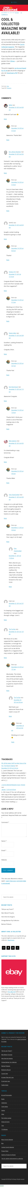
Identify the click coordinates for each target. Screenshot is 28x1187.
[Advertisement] (13, 1016)
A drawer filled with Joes (7, 1077)
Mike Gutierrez (13, 441)
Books (2, 1099)
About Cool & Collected (7, 1139)
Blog (2, 1143)
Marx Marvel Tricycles (7, 913)
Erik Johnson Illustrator (15, 152)
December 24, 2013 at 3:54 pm (17, 728)
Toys (2, 1125)
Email (3, 850)
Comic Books (4, 1106)
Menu (15, 2)
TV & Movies (4, 1129)
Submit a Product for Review (8, 1155)
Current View (4, 1073)
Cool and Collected (14, 8)
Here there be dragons (8, 917)
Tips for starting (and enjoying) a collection (12, 1158)
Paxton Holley (12, 333)
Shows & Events (5, 1122)
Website (4, 860)
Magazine (9, 88)
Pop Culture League (6, 1118)
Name (4, 841)
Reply (5, 119)
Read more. (11, 940)
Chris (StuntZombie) (14, 495)
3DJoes (12, 61)
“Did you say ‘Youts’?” (7, 909)
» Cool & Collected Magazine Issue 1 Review (13, 785)
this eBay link (11, 992)
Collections (4, 1103)
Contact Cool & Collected (7, 1147)
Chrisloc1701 (12, 272)
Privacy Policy (4, 1151)
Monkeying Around (6, 1070)
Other (8, 86)
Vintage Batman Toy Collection (10, 920)
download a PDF (12, 73)
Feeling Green (4, 1085)
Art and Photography (6, 1095)
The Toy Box (12, 629)
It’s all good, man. (5, 1081)
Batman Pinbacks (6, 924)
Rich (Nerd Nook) (13, 387)
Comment (5, 822)
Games (3, 1110)
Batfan (10, 105)
